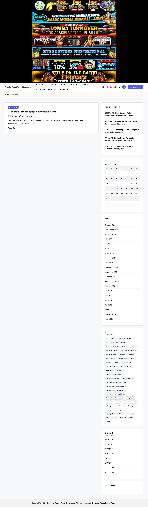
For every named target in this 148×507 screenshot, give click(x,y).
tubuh (131, 417)
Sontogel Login (129, 414)
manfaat (119, 370)
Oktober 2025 (111, 225)
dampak (108, 362)
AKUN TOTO (110, 339)
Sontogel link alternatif (113, 414)
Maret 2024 (109, 310)
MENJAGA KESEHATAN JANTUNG (116, 386)
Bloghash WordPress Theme (104, 503)
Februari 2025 (110, 258)
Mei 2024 (108, 300)
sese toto (133, 402)
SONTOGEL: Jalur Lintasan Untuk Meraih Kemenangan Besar (119, 147)
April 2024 (109, 305)
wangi (108, 421)
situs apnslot (110, 406)
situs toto (121, 406)
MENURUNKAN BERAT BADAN (115, 390)
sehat (125, 402)
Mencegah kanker (128, 378)
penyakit (109, 402)
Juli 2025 (108, 239)
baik (132, 358)
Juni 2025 (109, 244)
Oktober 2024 (111, 277)
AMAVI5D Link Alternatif (128, 350)
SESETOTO (109, 468)
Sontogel (131, 406)
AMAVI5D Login (111, 354)
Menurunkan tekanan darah (114, 398)
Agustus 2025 (110, 234)
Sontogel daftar (121, 410)
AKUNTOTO (109, 439)
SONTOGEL (109, 472)
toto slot (123, 417)
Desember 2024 (111, 267)
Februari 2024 (110, 314)
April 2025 (109, 248)
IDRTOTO (118, 362)
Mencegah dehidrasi (112, 378)
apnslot (122, 354)
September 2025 (112, 230)
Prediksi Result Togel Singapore (18, 87)
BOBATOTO (13, 107)
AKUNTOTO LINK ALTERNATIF (115, 343)
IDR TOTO (128, 362)
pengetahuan (131, 398)
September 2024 (112, 281)
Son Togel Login (111, 417)
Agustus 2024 (110, 286)
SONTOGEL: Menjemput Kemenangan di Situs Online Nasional (122, 131)
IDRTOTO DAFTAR (111, 366)
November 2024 (111, 272)
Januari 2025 (110, 263)
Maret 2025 (109, 253)
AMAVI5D (125, 347)
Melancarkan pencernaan (114, 374)
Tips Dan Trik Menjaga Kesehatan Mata (32, 111)
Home (7, 94)
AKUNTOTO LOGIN (112, 347)
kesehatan (109, 370)
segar (117, 402)
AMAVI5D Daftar (111, 350)
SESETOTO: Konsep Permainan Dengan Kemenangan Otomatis (122, 122)
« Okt (108, 206)
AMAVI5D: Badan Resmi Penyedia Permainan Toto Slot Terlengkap (119, 139)
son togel (109, 410)
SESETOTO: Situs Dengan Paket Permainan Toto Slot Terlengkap (119, 114)
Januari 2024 (110, 319)
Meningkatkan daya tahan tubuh (116, 382)
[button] (135, 87)
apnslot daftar (110, 358)
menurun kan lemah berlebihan (115, 394)
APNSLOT (109, 449)
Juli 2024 (108, 291)
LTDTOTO (109, 463)
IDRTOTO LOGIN (126, 366)
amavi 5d (135, 347)
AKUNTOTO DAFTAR (124, 339)
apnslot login (123, 358)
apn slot (131, 354)
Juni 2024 (109, 295)
